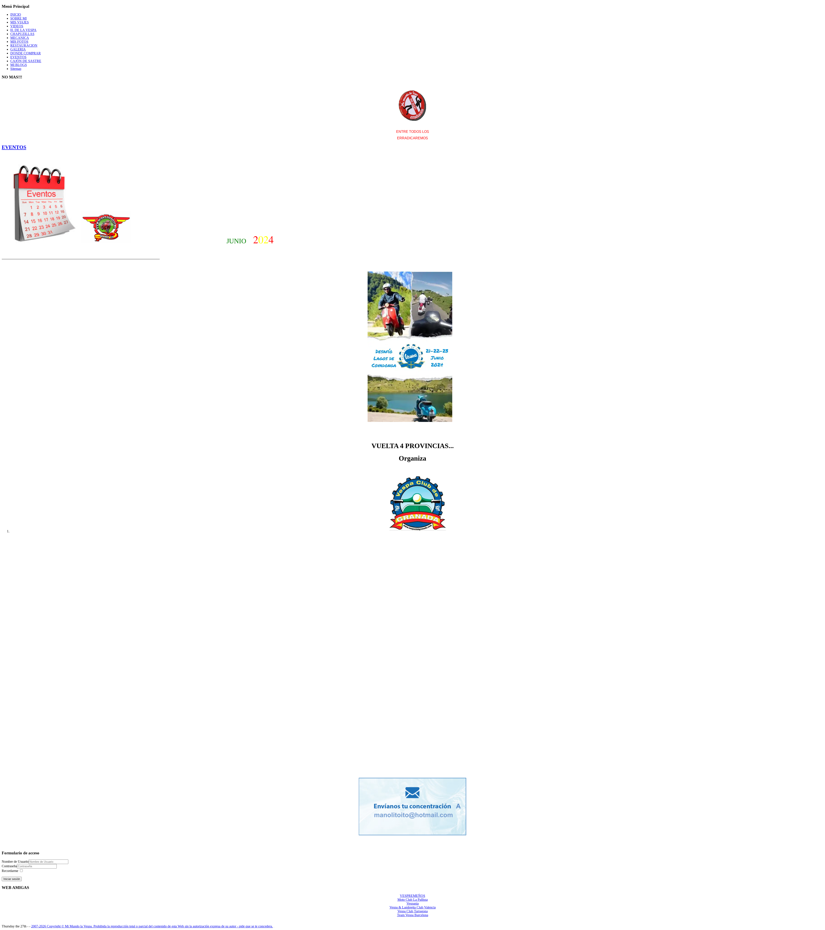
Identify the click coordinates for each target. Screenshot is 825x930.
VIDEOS (16, 26)
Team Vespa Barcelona (412, 915)
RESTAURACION (23, 45)
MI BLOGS (18, 65)
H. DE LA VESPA (23, 30)
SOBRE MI (18, 18)
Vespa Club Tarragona (412, 911)
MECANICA (19, 38)
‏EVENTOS (14, 147)
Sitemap (15, 68)
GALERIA (18, 49)
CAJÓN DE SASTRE (25, 61)
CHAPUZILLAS (22, 34)
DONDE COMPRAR (25, 53)
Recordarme (10, 871)
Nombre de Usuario (15, 861)
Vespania (412, 903)
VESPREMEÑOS (412, 896)
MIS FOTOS (19, 41)
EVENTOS (18, 57)
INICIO (15, 14)
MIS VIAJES (19, 22)
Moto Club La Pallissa (412, 899)
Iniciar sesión (11, 879)
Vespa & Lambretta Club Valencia (413, 907)
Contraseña (9, 866)
